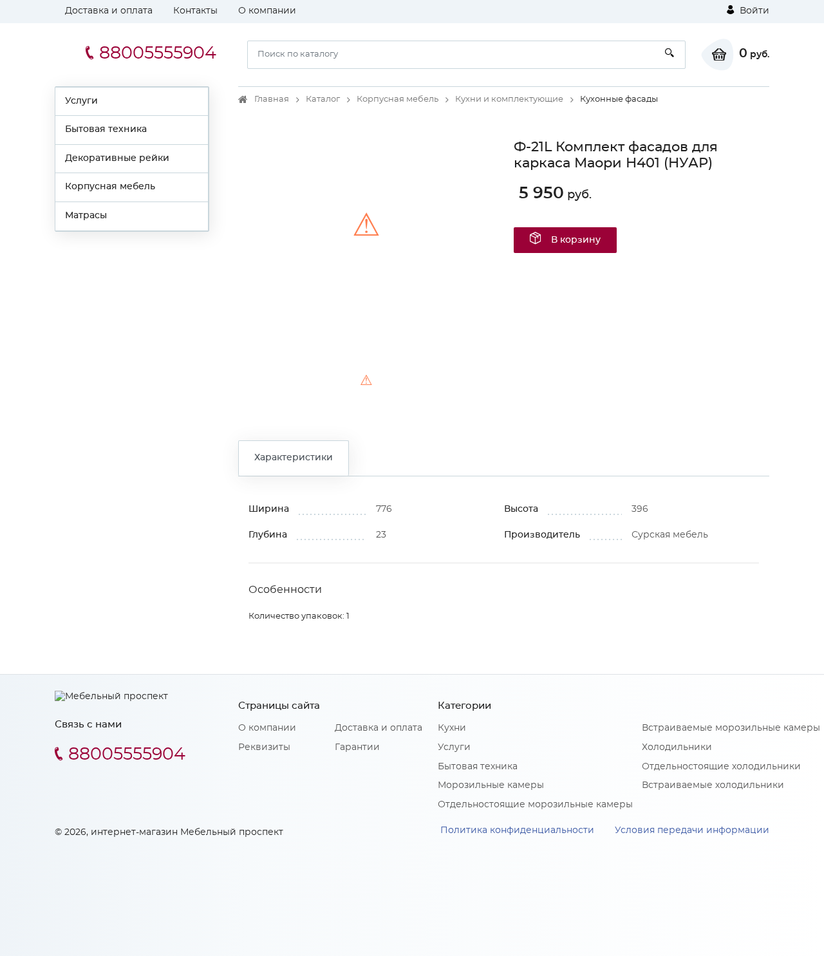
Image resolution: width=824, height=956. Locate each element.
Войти (753, 10)
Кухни (452, 728)
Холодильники (677, 747)
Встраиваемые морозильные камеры (731, 728)
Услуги (81, 101)
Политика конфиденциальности (517, 830)
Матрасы (86, 215)
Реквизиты (264, 747)
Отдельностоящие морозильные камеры (535, 804)
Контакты (195, 10)
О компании (267, 10)
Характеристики (293, 457)
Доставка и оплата (109, 10)
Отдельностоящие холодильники (721, 766)
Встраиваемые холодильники (713, 785)
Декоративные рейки (117, 158)
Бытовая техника (106, 129)
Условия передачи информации (692, 830)
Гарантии (357, 747)
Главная (271, 99)
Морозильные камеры (491, 785)
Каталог (323, 99)
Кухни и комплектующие (509, 99)
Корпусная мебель (110, 186)
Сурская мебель (670, 534)
